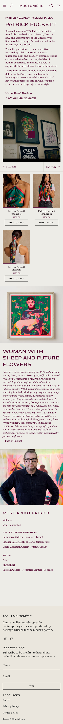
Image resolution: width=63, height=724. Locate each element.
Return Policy (10, 712)
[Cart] (58, 5)
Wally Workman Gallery (16, 546)
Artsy (6, 560)
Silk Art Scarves (27, 97)
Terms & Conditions (14, 719)
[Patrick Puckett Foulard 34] (16, 191)
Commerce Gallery (13, 537)
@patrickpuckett (12, 525)
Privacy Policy (11, 706)
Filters (11, 166)
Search (6, 700)
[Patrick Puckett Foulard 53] (46, 191)
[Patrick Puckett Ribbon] (16, 246)
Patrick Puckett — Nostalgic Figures (22, 569)
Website (7, 520)
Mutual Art (9, 565)
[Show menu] (4, 5)
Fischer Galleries (12, 542)
